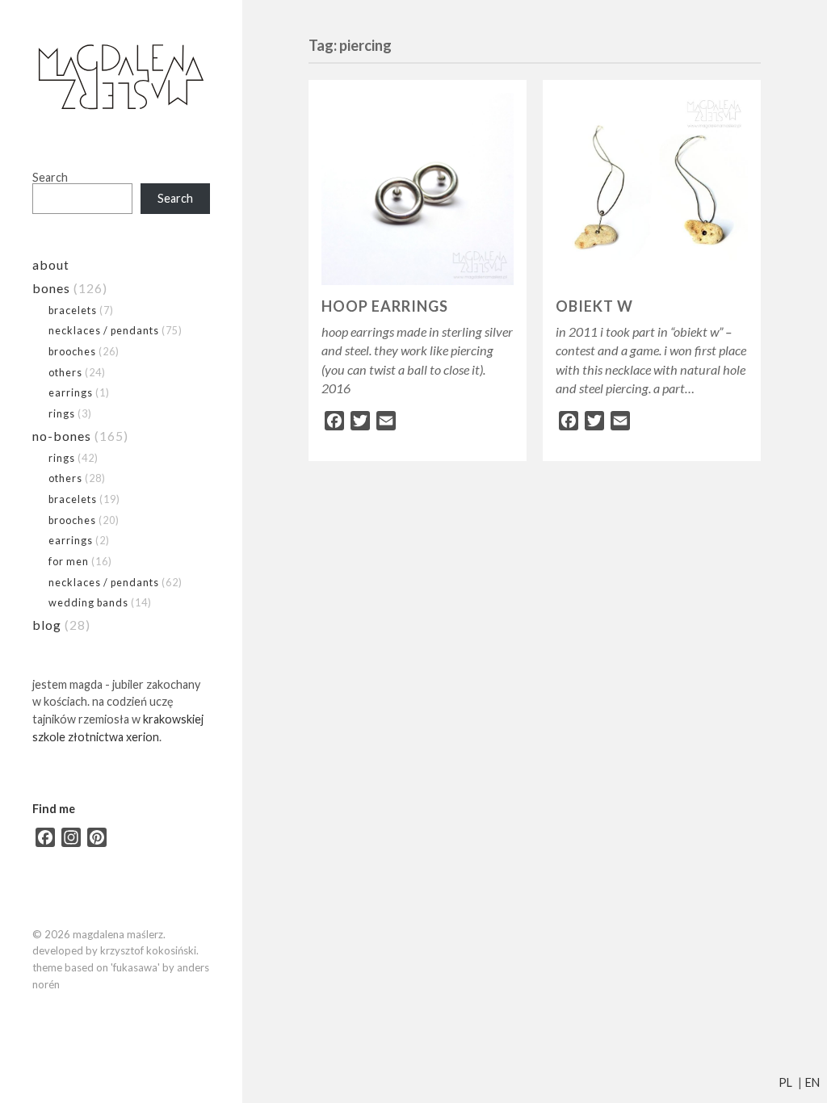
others (65, 372)
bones (51, 288)
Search (50, 177)
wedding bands (88, 602)
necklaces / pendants (103, 330)
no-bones (61, 435)
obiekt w (594, 306)
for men (68, 561)
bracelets (72, 310)
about (50, 264)
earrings (70, 392)
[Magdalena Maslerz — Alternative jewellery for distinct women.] (121, 78)
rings (61, 413)
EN (812, 1082)
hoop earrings (384, 306)
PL (785, 1082)
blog (46, 624)
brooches (72, 351)
